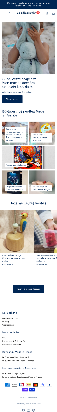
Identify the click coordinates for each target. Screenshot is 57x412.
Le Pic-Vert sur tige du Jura (13, 373)
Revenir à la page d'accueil (28, 288)
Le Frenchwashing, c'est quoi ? (15, 357)
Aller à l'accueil (12, 99)
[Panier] (53, 13)
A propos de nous (10, 318)
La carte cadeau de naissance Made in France (22, 376)
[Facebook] (23, 410)
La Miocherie (32, 397)
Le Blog (5, 321)
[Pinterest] (33, 410)
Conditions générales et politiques (28, 403)
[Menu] (3, 13)
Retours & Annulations (11, 344)
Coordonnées (8, 324)
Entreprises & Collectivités (13, 341)
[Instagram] (28, 410)
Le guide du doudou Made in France (18, 360)
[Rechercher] (9, 13)
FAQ (4, 337)
